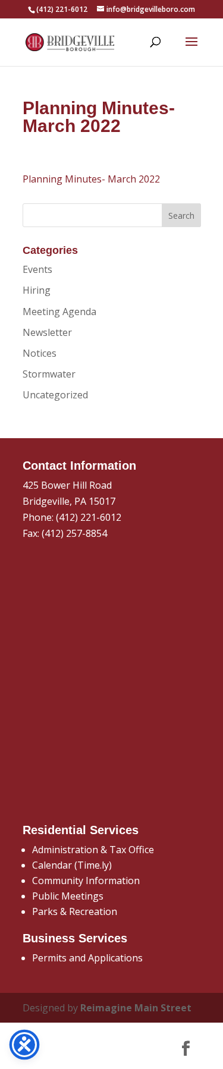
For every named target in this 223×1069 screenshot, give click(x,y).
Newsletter (47, 332)
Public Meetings (67, 896)
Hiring (37, 290)
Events (37, 269)
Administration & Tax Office (93, 849)
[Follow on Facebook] (186, 1049)
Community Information (86, 880)
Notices (39, 353)
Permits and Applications (87, 957)
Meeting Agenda (59, 311)
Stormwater (49, 374)
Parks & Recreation (74, 911)
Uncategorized (55, 394)
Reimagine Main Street (135, 1007)
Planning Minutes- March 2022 (91, 178)
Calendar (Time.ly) (72, 865)
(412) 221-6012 (88, 517)
